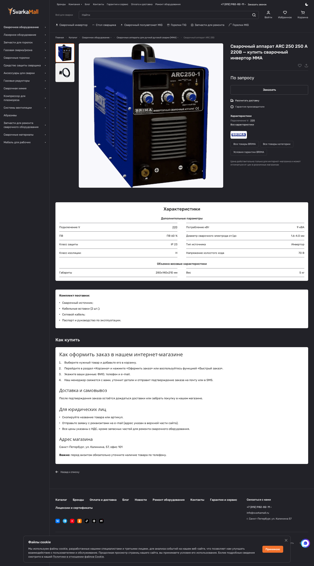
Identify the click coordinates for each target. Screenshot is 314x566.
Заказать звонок (257, 4)
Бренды (78, 499)
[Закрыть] (286, 540)
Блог (125, 499)
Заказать (269, 89)
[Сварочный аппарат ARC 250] (151, 115)
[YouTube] (72, 521)
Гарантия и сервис (223, 499)
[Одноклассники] (79, 521)
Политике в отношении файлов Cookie (78, 556)
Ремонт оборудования (169, 499)
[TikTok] (87, 521)
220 (252, 120)
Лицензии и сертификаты (74, 508)
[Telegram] (65, 521)
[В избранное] (300, 65)
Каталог (61, 499)
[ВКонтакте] (57, 521)
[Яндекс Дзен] (94, 521)
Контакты (197, 499)
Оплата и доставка (103, 499)
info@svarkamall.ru (258, 512)
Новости (141, 499)
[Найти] (254, 15)
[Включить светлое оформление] (306, 4)
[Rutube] (101, 521)
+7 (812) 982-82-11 (232, 4)
